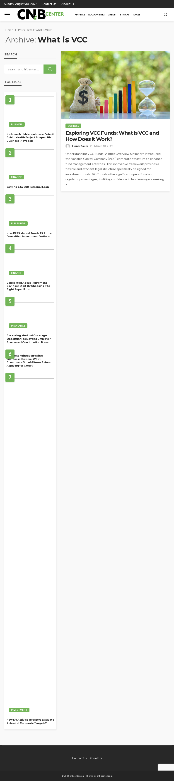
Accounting (96, 14)
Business (73, 125)
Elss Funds (18, 223)
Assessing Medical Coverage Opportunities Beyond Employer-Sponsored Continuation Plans (29, 339)
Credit (112, 14)
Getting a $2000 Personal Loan (28, 186)
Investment (19, 709)
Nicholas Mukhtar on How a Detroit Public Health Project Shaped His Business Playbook (30, 137)
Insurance (18, 325)
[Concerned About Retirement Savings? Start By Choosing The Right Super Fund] (30, 261)
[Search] (165, 15)
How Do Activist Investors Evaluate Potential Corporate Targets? (30, 721)
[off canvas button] (7, 14)
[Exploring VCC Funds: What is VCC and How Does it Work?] (115, 85)
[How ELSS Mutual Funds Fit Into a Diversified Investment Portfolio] (30, 212)
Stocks (125, 14)
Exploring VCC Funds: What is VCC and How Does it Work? (112, 136)
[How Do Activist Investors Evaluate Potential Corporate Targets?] (30, 544)
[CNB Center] (41, 14)
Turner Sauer (80, 146)
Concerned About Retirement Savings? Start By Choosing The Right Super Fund (29, 286)
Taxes (136, 14)
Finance (80, 14)
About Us (67, 4)
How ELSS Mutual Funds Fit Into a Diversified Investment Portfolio (29, 235)
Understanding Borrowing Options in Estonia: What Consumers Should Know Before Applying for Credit (29, 360)
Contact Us (48, 4)
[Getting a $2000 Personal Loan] (30, 165)
